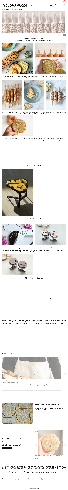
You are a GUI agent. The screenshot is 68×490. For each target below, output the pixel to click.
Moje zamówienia (44, 479)
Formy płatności (18, 481)
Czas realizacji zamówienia (19, 479)
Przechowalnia (43, 480)
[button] (51, 5)
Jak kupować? (30, 479)
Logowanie (43, 478)
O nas (56, 478)
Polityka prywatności (6, 481)
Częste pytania (31, 478)
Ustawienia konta (44, 481)
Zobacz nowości (7, 447)
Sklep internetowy (33, 488)
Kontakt (56, 479)
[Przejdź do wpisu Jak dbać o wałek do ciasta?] (31, 368)
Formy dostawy (18, 478)
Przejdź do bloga (10, 353)
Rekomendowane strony (59, 480)
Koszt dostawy (17, 480)
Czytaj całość (5, 386)
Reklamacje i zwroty (5, 480)
